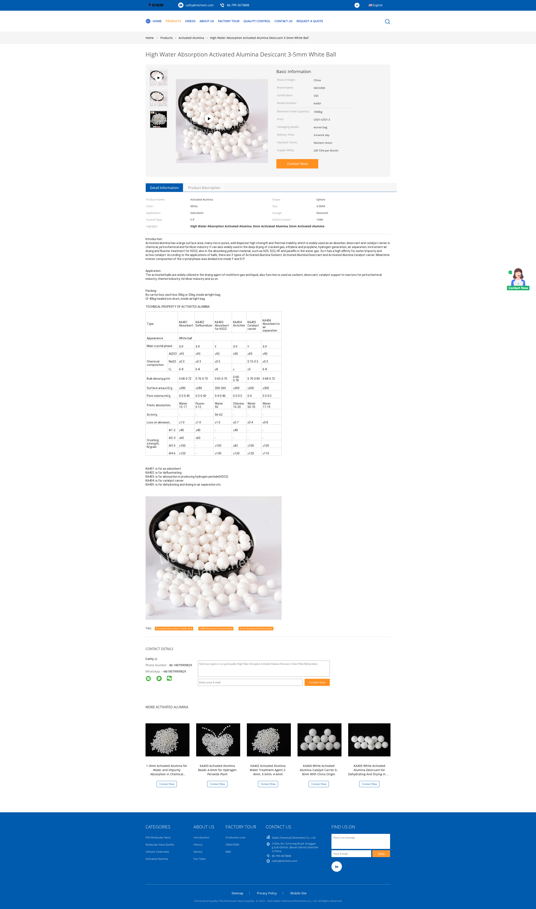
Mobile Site (298, 893)
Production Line (235, 837)
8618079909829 (175, 671)
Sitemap (237, 893)
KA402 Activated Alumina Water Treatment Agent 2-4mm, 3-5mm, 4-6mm (268, 770)
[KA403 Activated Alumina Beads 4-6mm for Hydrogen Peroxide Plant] (218, 740)
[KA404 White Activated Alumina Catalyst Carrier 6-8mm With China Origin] (319, 740)
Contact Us (283, 21)
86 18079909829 (180, 665)
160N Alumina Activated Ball (215, 628)
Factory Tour (229, 21)
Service (197, 852)
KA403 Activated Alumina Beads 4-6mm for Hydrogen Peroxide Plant (217, 770)
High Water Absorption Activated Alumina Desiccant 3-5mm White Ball (259, 38)
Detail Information (164, 187)
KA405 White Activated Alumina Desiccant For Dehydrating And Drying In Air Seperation (369, 772)
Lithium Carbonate (157, 852)
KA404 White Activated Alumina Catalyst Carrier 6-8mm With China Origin (319, 770)
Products (173, 21)
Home (157, 21)
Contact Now (297, 163)
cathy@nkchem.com (200, 5)
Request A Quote (309, 21)
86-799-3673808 (238, 5)
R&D (228, 852)
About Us (207, 21)
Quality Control (257, 21)
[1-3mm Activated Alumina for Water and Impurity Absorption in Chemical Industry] (167, 740)
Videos (190, 21)
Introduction (201, 837)
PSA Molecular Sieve (158, 837)
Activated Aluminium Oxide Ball (174, 628)
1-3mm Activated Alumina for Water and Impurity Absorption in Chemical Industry (166, 772)
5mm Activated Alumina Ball (256, 628)
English (377, 5)
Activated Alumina (157, 859)
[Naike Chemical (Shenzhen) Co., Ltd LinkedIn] (358, 5)
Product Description (204, 187)
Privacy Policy (267, 893)
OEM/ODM (232, 844)
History (198, 844)
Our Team (199, 859)
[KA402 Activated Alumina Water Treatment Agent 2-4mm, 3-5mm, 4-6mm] (269, 740)
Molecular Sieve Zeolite (160, 844)
